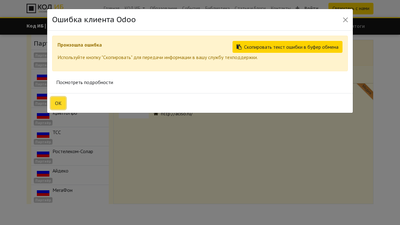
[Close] (345, 20)
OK (58, 103)
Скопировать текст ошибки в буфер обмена (291, 47)
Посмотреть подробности (84, 82)
